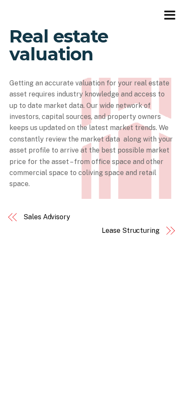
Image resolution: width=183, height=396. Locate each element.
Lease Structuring (131, 230)
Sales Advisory (46, 217)
